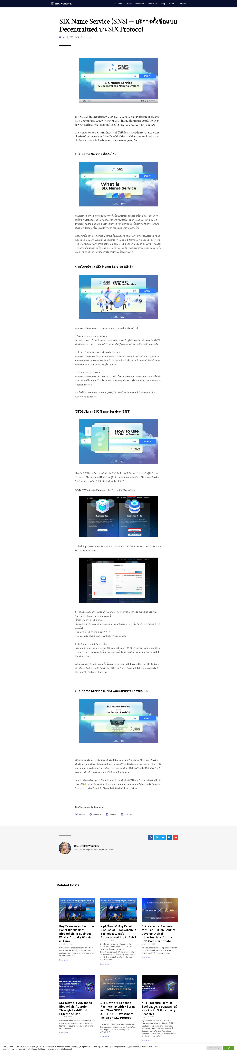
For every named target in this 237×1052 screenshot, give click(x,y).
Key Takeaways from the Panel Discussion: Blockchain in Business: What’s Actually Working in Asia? (76, 934)
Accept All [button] (228, 1048)
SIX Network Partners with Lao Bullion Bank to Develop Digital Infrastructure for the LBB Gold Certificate (159, 934)
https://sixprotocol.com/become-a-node (103, 546)
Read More (63, 960)
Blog (163, 3)
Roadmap (139, 3)
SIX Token (119, 3)
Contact (182, 3)
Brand (171, 3)
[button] (118, 363)
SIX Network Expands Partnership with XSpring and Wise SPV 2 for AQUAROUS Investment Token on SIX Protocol (118, 1010)
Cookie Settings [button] (214, 1048)
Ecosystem (152, 3)
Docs (129, 3)
